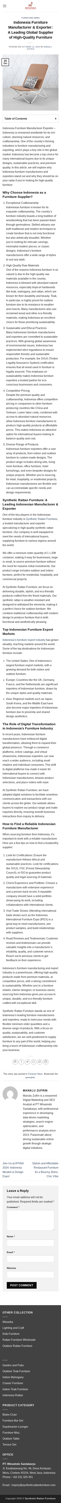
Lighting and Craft (13, 1327)
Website (11, 1268)
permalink (30, 1077)
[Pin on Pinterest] (40, 1062)
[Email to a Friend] (33, 1062)
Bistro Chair (10, 1414)
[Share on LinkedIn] (46, 1062)
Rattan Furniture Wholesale (19, 1339)
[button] (5, 6)
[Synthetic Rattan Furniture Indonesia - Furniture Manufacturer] (30, 6)
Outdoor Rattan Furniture (17, 1345)
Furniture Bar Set (13, 1420)
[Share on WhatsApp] (15, 1062)
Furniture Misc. (11, 1432)
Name (11, 1236)
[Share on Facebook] (21, 1062)
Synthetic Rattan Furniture (41, 519)
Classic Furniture (13, 1383)
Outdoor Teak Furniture (16, 1371)
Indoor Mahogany (13, 1377)
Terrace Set (9, 1444)
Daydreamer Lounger (15, 1426)
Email (11, 1252)
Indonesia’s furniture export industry (24, 639)
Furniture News (31, 18)
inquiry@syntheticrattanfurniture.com (33, 1485)
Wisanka (8, 1321)
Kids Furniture (11, 1333)
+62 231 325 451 (23, 1477)
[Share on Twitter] (27, 1062)
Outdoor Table (11, 1438)
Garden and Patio (13, 1365)
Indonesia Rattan (13, 1395)
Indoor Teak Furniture (15, 1389)
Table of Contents (15, 118)
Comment (13, 1207)
